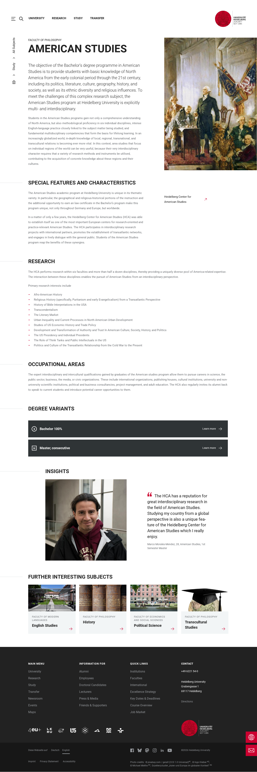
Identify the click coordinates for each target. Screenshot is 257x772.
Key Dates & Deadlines (145, 698)
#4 (211, 765)
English (66, 750)
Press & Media (88, 698)
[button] (51, 664)
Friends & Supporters (93, 705)
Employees (86, 678)
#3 (149, 765)
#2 (208, 762)
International (138, 685)
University (36, 18)
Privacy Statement (49, 761)
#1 (190, 762)
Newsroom (35, 698)
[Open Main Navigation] (15, 19)
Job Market (137, 712)
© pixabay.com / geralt (157, 762)
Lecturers (85, 692)
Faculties (136, 678)
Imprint (32, 761)
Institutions (137, 671)
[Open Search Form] (23, 19)
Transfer (97, 18)
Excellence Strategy (143, 692)
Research (59, 18)
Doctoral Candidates (92, 685)
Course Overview (141, 705)
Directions (187, 701)
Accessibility (69, 761)
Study (78, 18)
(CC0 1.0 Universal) (179, 762)
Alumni (84, 671)
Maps (32, 712)
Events (32, 705)
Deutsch (55, 750)
